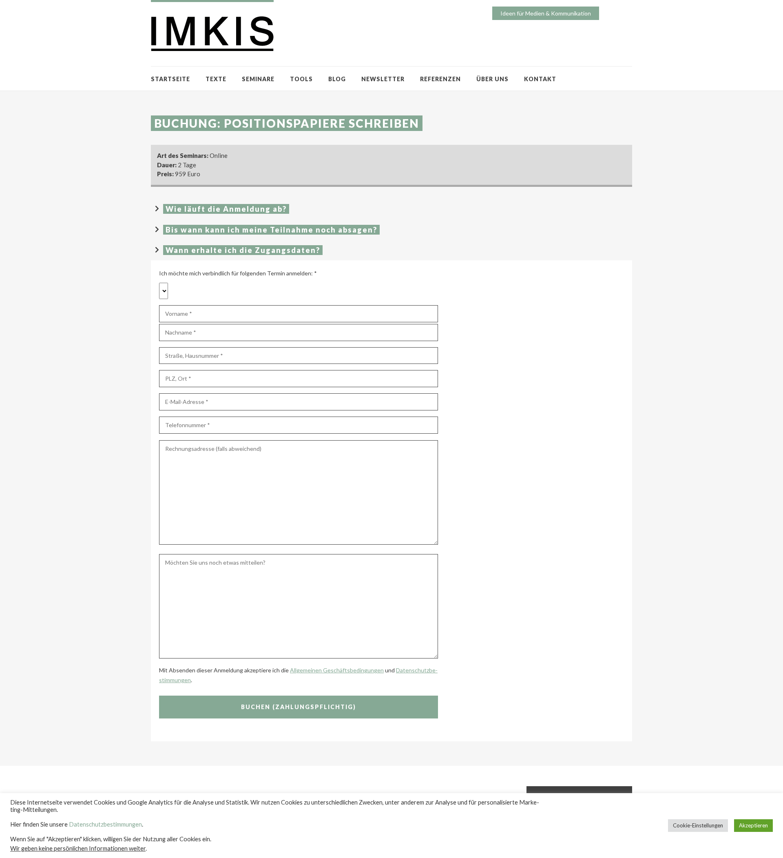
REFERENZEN (440, 78)
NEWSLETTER (383, 78)
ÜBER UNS (492, 78)
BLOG (337, 78)
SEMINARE (258, 78)
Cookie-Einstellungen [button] (698, 825)
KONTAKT (540, 78)
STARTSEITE (170, 78)
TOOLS (301, 78)
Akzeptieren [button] (753, 825)
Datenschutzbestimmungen (105, 824)
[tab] (391, 209)
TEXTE (216, 78)
